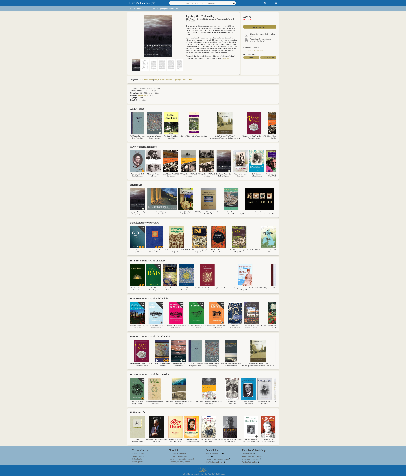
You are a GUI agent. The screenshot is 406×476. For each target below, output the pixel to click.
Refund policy (137, 459)
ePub (251, 57)
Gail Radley (185, 214)
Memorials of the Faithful (162, 363)
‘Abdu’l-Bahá (137, 109)
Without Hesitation (251, 439)
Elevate (208, 456)
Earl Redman (275, 138)
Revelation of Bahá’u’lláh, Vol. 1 (155, 325)
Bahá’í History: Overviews (144, 222)
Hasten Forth (259, 212)
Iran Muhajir (264, 403)
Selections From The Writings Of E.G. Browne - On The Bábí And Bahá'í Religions (245, 288)
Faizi (137, 439)
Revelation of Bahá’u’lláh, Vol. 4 (216, 325)
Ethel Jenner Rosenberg (273, 174)
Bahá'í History (187, 79)
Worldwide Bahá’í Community (217, 459)
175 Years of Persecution (218, 250)
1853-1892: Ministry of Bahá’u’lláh (149, 298)
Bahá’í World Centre (155, 252)
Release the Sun (170, 288)
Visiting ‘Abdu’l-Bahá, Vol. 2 (206, 174)
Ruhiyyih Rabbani (137, 403)
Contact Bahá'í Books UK (178, 453)
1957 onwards (137, 412)
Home (154, 8)
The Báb (153, 288)
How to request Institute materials (181, 459)
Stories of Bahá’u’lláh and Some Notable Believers (275, 325)
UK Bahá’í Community (214, 453)
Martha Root (232, 401)
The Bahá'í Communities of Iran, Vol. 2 (239, 250)
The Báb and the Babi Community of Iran (207, 288)
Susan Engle (208, 441)
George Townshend (137, 138)
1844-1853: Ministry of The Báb (147, 260)
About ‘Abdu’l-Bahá (146, 79)
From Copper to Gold (137, 174)
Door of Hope (231, 212)
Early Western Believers (163, 79)
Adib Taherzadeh (156, 328)
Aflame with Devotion (153, 174)
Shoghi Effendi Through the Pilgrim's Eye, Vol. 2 (209, 401)
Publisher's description (255, 50)
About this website (139, 453)
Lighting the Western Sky (168, 8)
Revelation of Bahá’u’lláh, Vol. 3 (196, 325)
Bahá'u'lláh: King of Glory (137, 325)
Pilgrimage (177, 79)
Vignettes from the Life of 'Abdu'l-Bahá (254, 136)
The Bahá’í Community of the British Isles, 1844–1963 (268, 250)
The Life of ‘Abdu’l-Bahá (171, 136)
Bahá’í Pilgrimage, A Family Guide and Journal (208, 212)
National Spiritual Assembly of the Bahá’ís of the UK (225, 138)
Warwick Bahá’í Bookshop (252, 456)
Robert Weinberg (154, 138)
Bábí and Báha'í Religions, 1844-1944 (176, 250)
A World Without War (178, 363)
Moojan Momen (176, 252)
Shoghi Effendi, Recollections (154, 401)
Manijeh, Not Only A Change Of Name (229, 439)
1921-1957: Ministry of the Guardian (150, 374)
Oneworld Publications (251, 459)
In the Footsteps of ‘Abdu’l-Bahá (225, 136)
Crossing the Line (268, 439)
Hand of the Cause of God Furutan (156, 439)
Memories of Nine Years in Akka (231, 363)
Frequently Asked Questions (179, 461)
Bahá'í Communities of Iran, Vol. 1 (199, 250)
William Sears (170, 290)
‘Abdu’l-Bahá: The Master (137, 136)
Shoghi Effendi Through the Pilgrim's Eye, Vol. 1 (179, 401)
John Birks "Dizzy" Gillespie (208, 439)
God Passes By (137, 250)
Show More (226, 58)
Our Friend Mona (192, 439)
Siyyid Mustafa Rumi (264, 401)
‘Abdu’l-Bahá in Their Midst (275, 136)
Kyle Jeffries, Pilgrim (186, 212)
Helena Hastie (171, 138)
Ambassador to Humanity (154, 136)
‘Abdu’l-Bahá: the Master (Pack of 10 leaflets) (193, 136)
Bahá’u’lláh (235, 325)
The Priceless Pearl (137, 401)
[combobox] (202, 3)
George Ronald (268, 57)
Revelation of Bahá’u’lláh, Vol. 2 (176, 325)
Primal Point (186, 288)
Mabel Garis (232, 403)
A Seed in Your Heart (240, 174)
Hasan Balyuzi (153, 290)
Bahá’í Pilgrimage (161, 212)
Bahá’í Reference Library (215, 462)
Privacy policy (137, 461)
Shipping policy (138, 456)
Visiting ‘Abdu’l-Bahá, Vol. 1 (188, 174)
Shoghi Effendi (137, 252)
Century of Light (155, 250)
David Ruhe (231, 214)
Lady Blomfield (256, 174)
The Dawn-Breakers (137, 288)
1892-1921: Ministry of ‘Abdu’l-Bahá (150, 336)
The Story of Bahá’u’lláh (251, 325)
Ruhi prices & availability (178, 456)
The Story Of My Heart (175, 439)
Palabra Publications (250, 462)
